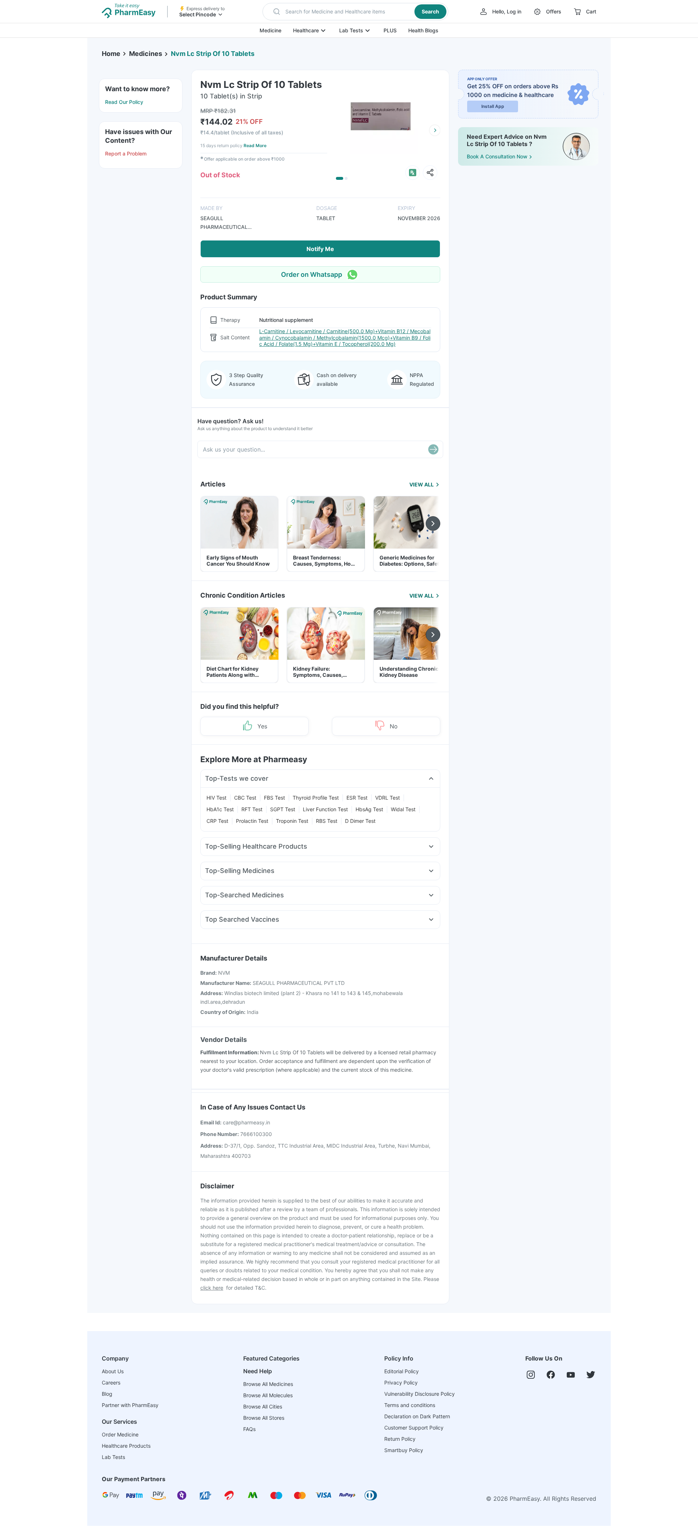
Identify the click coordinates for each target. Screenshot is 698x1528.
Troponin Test (292, 821)
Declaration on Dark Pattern (417, 1416)
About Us (113, 1371)
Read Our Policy (124, 102)
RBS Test (326, 821)
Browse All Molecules (268, 1395)
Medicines (145, 53)
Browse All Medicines (268, 1384)
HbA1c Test (220, 809)
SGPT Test (282, 809)
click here (211, 1288)
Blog (107, 1394)
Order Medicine (120, 1434)
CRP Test (217, 821)
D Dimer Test (360, 821)
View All (421, 484)
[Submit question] (433, 449)
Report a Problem (126, 153)
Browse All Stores (263, 1418)
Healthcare (306, 30)
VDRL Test (387, 798)
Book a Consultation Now (497, 156)
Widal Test (403, 809)
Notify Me (320, 248)
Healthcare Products (126, 1446)
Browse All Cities (262, 1406)
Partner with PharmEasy (130, 1405)
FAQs (249, 1429)
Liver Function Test (325, 809)
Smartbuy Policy (403, 1450)
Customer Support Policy (414, 1427)
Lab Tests (351, 30)
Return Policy (400, 1439)
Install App (492, 106)
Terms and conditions (409, 1405)
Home (111, 53)
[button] (355, 11)
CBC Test (245, 798)
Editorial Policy (401, 1371)
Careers (111, 1382)
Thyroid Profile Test (316, 798)
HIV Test (216, 798)
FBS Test (274, 798)
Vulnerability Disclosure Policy (419, 1394)
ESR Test (357, 798)
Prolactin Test (252, 821)
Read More (255, 145)
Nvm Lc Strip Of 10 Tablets (212, 53)
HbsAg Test (369, 809)
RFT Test (251, 809)
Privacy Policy (401, 1382)
